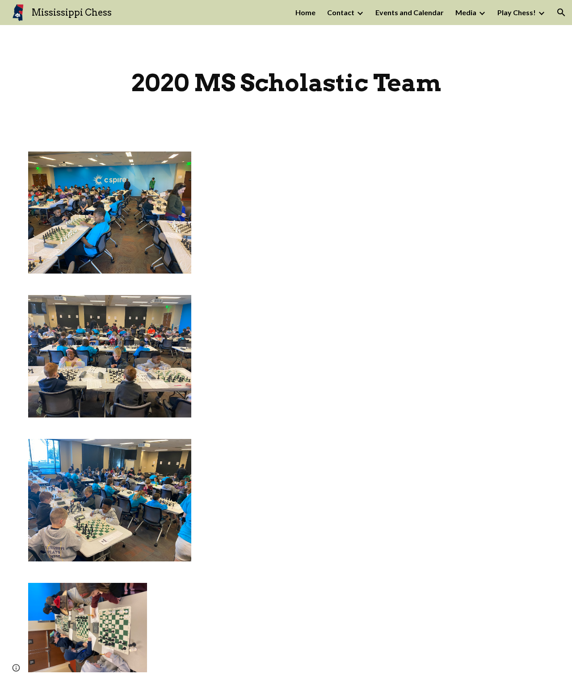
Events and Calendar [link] (409, 12)
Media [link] (465, 12)
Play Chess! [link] (516, 12)
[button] (561, 12)
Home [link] (305, 12)
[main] (286, 83)
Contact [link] (340, 12)
